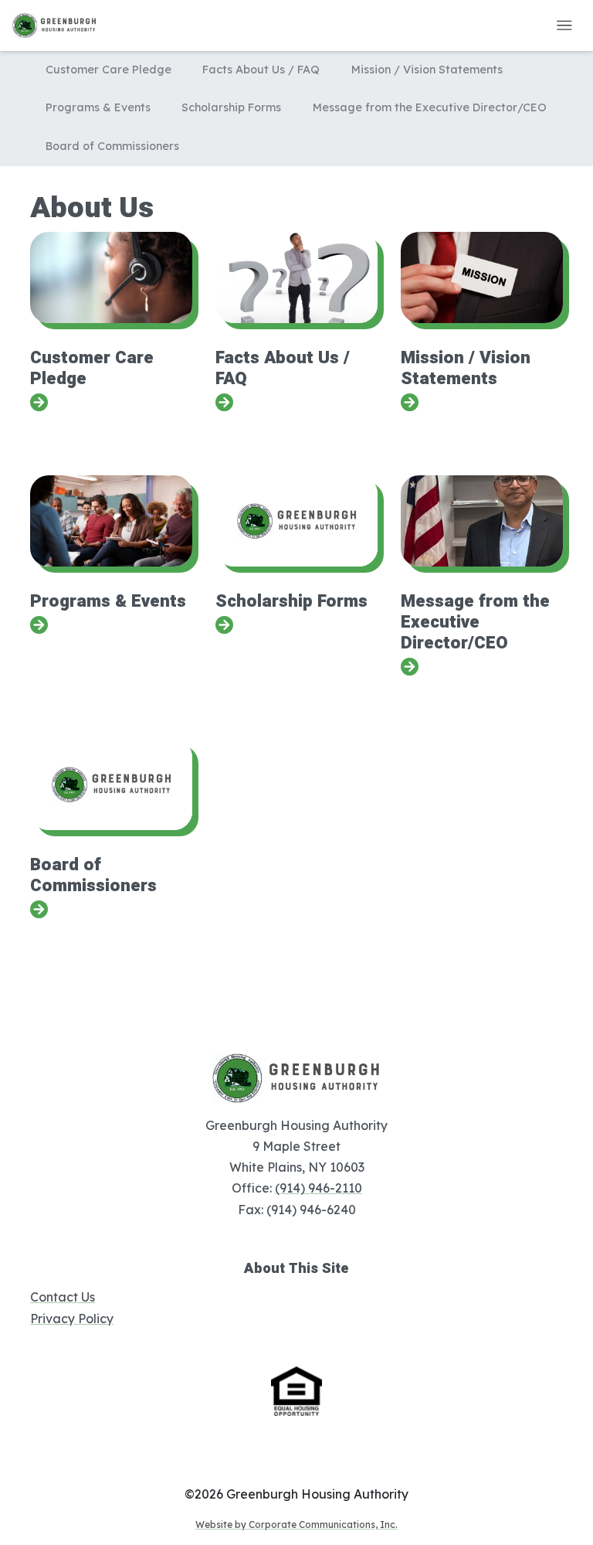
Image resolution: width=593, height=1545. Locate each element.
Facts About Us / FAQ (261, 70)
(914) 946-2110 (318, 1188)
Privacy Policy (72, 1318)
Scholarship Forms (231, 107)
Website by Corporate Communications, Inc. (296, 1524)
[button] (564, 25)
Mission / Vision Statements (427, 70)
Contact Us (62, 1297)
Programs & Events (98, 107)
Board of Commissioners (112, 146)
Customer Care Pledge (108, 70)
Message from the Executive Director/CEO (430, 107)
